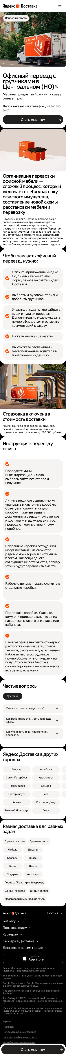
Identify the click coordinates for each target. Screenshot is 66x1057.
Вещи (12, 866)
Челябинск (46, 769)
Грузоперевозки (15, 841)
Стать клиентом (33, 120)
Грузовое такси (39, 841)
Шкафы (32, 858)
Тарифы (7, 1021)
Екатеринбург (16, 794)
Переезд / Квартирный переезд (24, 882)
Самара (46, 785)
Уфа (46, 794)
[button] (33, 708)
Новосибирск (16, 785)
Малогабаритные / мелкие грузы (25, 899)
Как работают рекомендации (19, 1042)
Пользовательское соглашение (19, 1032)
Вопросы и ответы (16, 18)
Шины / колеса (39, 890)
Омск (46, 810)
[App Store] (33, 958)
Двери (33, 866)
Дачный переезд (15, 890)
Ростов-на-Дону (46, 802)
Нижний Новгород (16, 810)
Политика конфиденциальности (20, 1037)
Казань (16, 802)
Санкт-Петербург (16, 777)
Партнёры (8, 1027)
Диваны (33, 849)
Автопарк (33, 874)
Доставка (13, 696)
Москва (16, 769)
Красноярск (46, 777)
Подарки (12, 874)
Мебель (12, 849)
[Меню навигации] (60, 6)
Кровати (12, 858)
